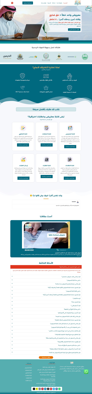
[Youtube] (51, 389)
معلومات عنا (59, 3)
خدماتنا (53, 3)
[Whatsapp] (59, 389)
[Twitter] (54, 389)
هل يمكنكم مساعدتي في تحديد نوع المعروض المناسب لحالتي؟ (64, 331)
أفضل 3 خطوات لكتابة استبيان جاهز (47, 372)
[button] (12, 3)
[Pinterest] (42, 389)
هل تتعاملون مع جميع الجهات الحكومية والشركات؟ (67, 334)
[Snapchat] (37, 389)
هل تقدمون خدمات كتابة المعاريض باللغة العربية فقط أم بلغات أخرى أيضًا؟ (61, 294)
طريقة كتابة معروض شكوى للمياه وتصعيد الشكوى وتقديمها (45, 384)
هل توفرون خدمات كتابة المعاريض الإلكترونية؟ (69, 341)
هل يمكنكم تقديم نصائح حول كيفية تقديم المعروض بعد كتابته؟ (64, 352)
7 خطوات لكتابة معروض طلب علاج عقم (46, 369)
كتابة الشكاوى (28, 372)
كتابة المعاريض (70, 134)
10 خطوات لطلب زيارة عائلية (49, 367)
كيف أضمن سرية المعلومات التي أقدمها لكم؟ (69, 312)
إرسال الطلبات (23, 165)
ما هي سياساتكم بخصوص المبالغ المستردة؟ (69, 345)
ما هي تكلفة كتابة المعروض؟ (73, 291)
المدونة (49, 3)
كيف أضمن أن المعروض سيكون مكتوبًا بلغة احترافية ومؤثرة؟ (65, 349)
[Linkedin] (45, 389)
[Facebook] (57, 389)
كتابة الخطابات (46, 134)
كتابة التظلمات (69, 165)
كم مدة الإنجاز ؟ (76, 298)
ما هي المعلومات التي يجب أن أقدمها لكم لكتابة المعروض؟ (65, 327)
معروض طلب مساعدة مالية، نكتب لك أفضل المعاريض (68, 252)
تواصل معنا (43, 3)
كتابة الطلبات (47, 165)
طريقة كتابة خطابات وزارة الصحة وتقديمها (47, 375)
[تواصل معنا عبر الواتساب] (86, 373)
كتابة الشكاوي (23, 134)
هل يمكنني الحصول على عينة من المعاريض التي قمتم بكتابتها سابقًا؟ (63, 338)
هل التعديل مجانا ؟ (75, 302)
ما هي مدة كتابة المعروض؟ (73, 280)
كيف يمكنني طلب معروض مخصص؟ (71, 276)
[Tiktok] (40, 389)
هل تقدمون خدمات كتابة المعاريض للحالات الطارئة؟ (67, 320)
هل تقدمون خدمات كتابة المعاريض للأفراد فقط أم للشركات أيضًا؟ (64, 287)
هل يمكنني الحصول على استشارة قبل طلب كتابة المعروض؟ (65, 323)
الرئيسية (65, 3)
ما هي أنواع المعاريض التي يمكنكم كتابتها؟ (69, 267)
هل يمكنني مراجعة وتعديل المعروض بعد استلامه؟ (67, 284)
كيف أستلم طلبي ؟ (75, 305)
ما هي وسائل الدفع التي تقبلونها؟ (72, 309)
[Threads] (34, 389)
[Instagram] (48, 389)
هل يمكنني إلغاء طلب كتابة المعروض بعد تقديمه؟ (68, 316)
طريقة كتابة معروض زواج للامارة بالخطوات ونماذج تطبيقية (47, 379)
